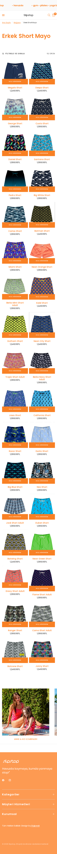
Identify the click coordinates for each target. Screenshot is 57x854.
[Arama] (49, 15)
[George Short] (15, 107)
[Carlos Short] (15, 215)
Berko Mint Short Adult (15, 304)
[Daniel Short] (15, 143)
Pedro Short (15, 195)
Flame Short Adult (42, 594)
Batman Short (42, 231)
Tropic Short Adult (15, 377)
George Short (15, 123)
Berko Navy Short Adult (42, 378)
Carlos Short (15, 231)
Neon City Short (42, 341)
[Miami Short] (15, 251)
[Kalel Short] (42, 287)
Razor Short (15, 451)
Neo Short (42, 487)
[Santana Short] (42, 143)
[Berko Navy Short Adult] (42, 361)
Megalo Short (15, 87)
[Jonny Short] (42, 650)
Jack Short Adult (15, 523)
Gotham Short (15, 341)
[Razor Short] (15, 435)
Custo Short (42, 123)
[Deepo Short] (42, 71)
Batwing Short (15, 559)
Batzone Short (15, 666)
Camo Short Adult (42, 630)
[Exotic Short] (42, 435)
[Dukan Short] (42, 507)
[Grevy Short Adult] (15, 577)
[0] (53, 15)
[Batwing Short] (15, 542)
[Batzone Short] (15, 650)
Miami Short (15, 267)
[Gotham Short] (15, 325)
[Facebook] (5, 780)
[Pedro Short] (15, 179)
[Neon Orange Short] (42, 251)
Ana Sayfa (6, 23)
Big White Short (42, 195)
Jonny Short (42, 666)
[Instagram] (12, 780)
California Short (42, 415)
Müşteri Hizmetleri (16, 804)
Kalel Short (42, 303)
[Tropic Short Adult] (15, 361)
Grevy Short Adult (15, 591)
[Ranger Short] (15, 614)
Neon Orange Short (42, 267)
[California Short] (42, 399)
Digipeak (35, 825)
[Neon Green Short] (42, 542)
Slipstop (28, 15)
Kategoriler (11, 794)
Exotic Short (42, 451)
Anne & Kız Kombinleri (25, 739)
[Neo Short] (42, 471)
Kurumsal (9, 814)
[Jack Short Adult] (15, 507)
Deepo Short (42, 87)
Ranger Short (15, 630)
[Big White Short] (42, 179)
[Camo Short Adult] (42, 614)
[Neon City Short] (42, 325)
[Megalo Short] (15, 71)
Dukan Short (42, 523)
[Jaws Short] (15, 399)
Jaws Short (15, 415)
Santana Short (42, 159)
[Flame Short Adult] (42, 578)
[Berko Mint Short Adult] (15, 287)
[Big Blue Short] (15, 471)
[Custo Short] (42, 107)
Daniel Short (15, 159)
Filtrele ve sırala (15, 54)
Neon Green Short (42, 559)
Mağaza (17, 23)
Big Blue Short (15, 487)
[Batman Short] (42, 215)
